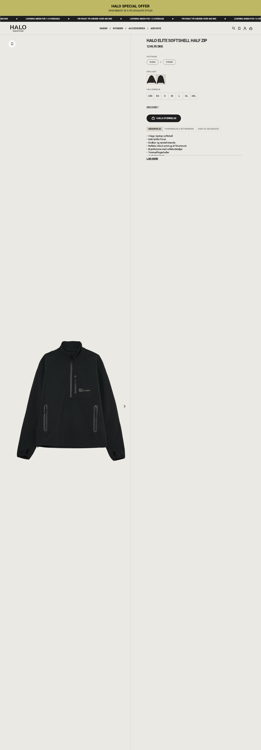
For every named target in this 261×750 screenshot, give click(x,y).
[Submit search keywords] (233, 29)
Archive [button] (156, 28)
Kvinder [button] (118, 28)
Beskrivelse (154, 129)
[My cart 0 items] (250, 28)
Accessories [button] (137, 28)
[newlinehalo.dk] (18, 28)
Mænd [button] (103, 28)
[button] (245, 28)
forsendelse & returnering (179, 129)
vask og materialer (208, 129)
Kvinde (169, 62)
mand (153, 62)
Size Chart (152, 107)
